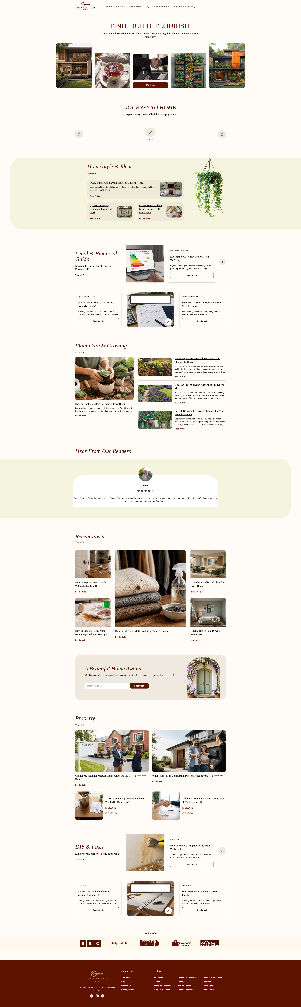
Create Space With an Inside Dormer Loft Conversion (150, 209)
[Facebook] (102, 996)
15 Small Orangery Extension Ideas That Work (101, 209)
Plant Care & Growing (184, 6)
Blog (123, 982)
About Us (125, 978)
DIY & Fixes (135, 6)
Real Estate (208, 986)
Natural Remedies (186, 986)
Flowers (156, 982)
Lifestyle (181, 982)
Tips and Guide (210, 990)
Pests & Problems (185, 990)
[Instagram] (97, 996)
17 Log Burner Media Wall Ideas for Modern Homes (117, 182)
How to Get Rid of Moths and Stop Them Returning (142, 631)
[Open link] (168, 321)
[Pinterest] (91, 996)
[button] (222, 262)
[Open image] (104, 378)
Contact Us (126, 986)
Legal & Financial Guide (157, 6)
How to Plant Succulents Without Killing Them (100, 403)
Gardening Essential (162, 986)
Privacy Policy (127, 990)
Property (207, 982)
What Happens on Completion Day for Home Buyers (180, 775)
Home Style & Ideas (116, 6)
